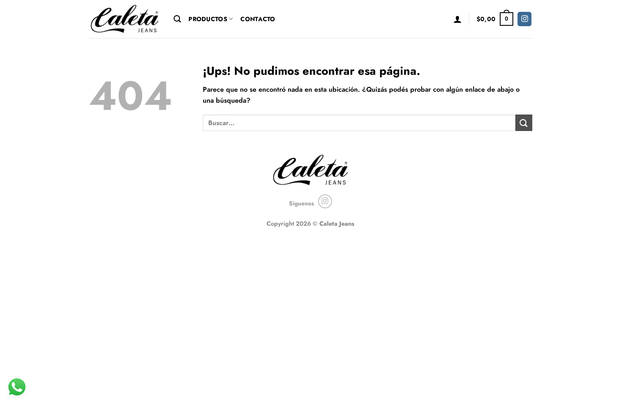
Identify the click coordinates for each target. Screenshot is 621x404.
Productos (207, 19)
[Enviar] (523, 123)
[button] (457, 19)
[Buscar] (177, 19)
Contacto (257, 19)
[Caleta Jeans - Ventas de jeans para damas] (125, 19)
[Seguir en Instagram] (524, 19)
